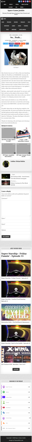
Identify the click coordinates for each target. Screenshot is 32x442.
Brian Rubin (8, 40)
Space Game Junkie (16, 10)
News (3, 22)
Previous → (14, 181)
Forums (21, 7)
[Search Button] (30, 1)
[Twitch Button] (26, 1)
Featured (26, 26)
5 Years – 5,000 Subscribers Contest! (23, 140)
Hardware (14, 29)
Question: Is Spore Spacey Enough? (8, 140)
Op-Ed (29, 22)
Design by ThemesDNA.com (16, 440)
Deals (7, 29)
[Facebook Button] (21, 1)
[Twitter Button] (19, 1)
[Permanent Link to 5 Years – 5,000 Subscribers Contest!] (23, 133)
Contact (11, 4)
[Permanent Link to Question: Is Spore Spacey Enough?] (9, 133)
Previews (9, 22)
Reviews (16, 22)
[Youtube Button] (23, 1)
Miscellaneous (22, 29)
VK (28, 43)
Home (10, 35)
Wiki (16, 7)
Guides (13, 26)
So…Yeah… (16, 37)
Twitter (6, 43)
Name (3, 218)
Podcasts (23, 22)
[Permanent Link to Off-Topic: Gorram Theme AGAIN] (23, 148)
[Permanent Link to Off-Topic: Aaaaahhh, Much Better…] (9, 148)
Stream (17, 4)
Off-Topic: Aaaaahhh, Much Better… (8, 155)
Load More (16, 369)
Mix (21, 45)
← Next (13, 174)
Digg (12, 45)
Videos (19, 26)
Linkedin (16, 45)
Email (3, 224)
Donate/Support (25, 4)
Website (4, 230)
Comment (5, 198)
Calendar (11, 7)
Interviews (6, 26)
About (5, 4)
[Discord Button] (28, 1)
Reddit (23, 43)
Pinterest (18, 43)
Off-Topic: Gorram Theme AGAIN (23, 155)
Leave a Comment (23, 40)
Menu (4, 1)
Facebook (12, 43)
